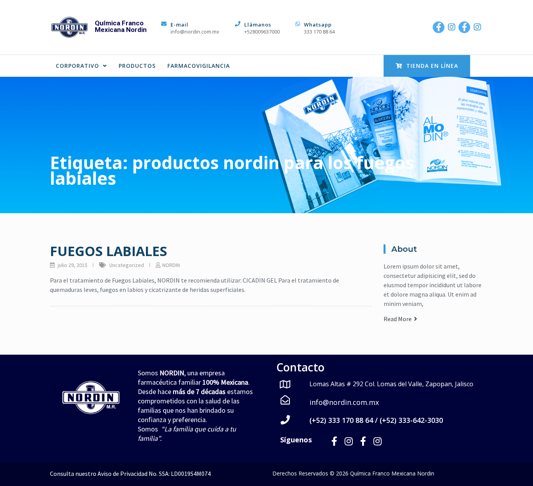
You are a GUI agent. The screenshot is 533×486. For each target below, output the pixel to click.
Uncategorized (126, 265)
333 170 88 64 (319, 31)
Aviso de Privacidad (122, 473)
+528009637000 (262, 31)
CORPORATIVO (77, 65)
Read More (399, 319)
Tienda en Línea (432, 65)
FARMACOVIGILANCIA (198, 65)
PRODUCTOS (137, 65)
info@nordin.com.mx (195, 31)
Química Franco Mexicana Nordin (121, 26)
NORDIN (171, 265)
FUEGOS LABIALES (108, 251)
